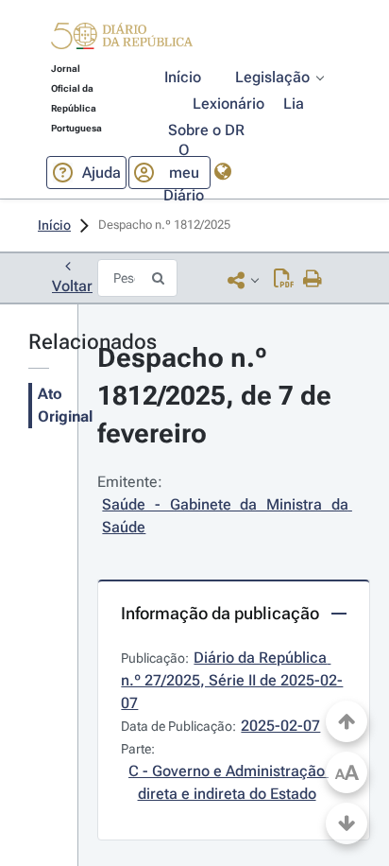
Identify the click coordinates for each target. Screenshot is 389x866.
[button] (122, 39)
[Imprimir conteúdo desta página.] (313, 279)
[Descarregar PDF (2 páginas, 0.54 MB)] (284, 279)
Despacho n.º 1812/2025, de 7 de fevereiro (217, 395)
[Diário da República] (122, 40)
